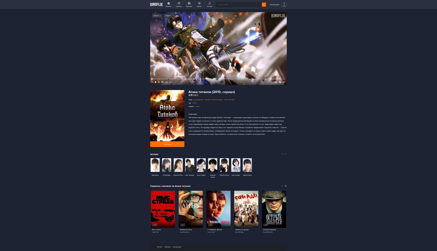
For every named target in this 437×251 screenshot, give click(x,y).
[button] (282, 154)
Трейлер (167, 144)
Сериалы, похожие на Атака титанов (170, 186)
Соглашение (177, 247)
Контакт (159, 247)
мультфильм (198, 100)
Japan (197, 106)
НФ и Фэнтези (229, 100)
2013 (194, 103)
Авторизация (274, 4)
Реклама (167, 247)
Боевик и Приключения (213, 100)
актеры (154, 154)
